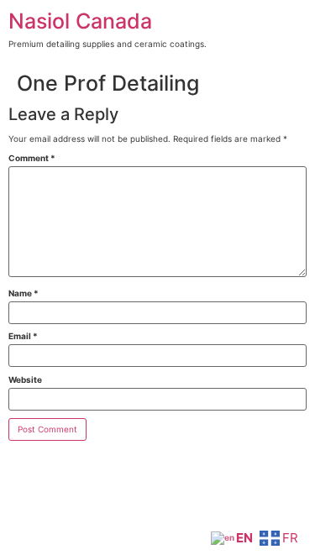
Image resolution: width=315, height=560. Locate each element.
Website (25, 379)
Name (23, 293)
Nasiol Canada (80, 21)
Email (23, 336)
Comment (31, 158)
